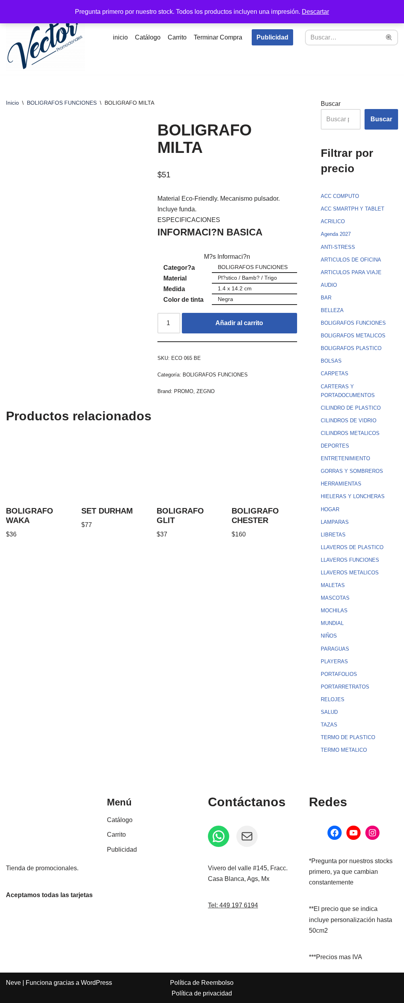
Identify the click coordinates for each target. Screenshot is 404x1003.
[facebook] (334, 833)
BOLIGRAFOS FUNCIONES (62, 103)
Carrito (177, 37)
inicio (120, 37)
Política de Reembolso (202, 982)
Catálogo (148, 37)
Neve (13, 982)
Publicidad (272, 37)
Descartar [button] (315, 11)
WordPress (96, 982)
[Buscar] (389, 37)
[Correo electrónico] (247, 836)
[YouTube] (353, 833)
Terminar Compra (218, 37)
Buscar (330, 103)
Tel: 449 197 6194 (233, 905)
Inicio (12, 103)
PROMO (183, 391)
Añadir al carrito (239, 323)
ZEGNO (205, 391)
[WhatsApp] (218, 836)
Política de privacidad (202, 993)
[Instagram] (372, 833)
